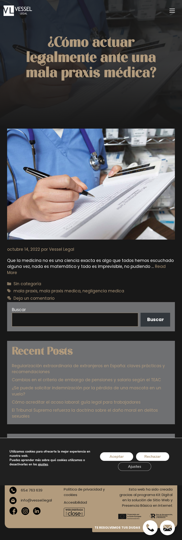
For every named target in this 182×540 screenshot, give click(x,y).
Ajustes (134, 466)
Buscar (19, 310)
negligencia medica (103, 291)
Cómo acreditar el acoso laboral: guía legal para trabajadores (76, 402)
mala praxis (25, 291)
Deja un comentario (34, 298)
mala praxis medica (60, 291)
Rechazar (152, 456)
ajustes (43, 464)
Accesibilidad (75, 502)
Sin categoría (27, 284)
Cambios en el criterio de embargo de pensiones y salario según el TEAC (86, 380)
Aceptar (116, 456)
